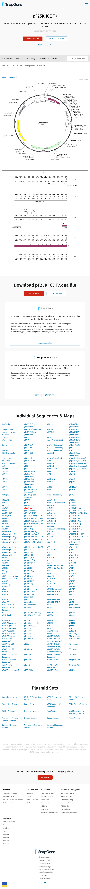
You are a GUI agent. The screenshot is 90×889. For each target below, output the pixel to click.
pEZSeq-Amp (29, 471)
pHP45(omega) (30, 620)
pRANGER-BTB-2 (53, 594)
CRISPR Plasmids (8, 711)
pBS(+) (4, 571)
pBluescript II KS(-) (9, 537)
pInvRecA (28, 649)
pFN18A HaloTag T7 (31, 531)
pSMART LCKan (75, 437)
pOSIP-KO (51, 550)
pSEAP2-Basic (52, 631)
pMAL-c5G (50, 463)
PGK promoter (30, 605)
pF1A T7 (27, 500)
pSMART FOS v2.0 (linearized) (53, 655)
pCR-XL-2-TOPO (8, 605)
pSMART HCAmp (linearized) (53, 666)
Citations (6, 828)
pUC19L (72, 599)
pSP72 (71, 448)
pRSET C (50, 623)
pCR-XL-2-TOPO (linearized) (8, 608)
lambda (5, 469)
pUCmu (72, 613)
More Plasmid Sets (50, 58)
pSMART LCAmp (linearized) (75, 433)
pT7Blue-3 (73, 505)
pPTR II (49, 573)
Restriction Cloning (67, 793)
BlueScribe (6, 424)
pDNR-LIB (6, 620)
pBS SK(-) (5, 568)
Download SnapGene (56, 39)
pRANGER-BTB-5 (53, 602)
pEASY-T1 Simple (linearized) (30, 425)
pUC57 (71, 602)
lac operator (7, 458)
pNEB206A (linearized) (56, 529)
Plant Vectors (52, 711)
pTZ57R (72, 581)
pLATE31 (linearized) (55, 445)
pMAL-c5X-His (52, 469)
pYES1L (72, 628)
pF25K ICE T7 (29, 508)
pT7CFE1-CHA (74, 516)
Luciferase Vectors (31, 711)
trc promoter (74, 665)
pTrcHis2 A (73, 555)
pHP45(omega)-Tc (31, 626)
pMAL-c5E (50, 461)
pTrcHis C (73, 552)
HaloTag (5, 450)
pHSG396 (27, 633)
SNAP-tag (73, 633)
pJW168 (49, 424)
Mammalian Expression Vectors (33, 726)
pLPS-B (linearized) (54, 458)
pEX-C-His (28, 448)
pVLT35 (72, 626)
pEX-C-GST (28, 445)
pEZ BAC (27, 487)
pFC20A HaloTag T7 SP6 (33, 516)
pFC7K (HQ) (28, 529)
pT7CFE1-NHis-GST (76, 534)
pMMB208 (51, 513)
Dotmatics (6, 834)
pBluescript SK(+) (9, 552)
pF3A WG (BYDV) (30, 511)
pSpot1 (72, 471)
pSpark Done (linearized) (74, 454)
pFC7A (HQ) (28, 526)
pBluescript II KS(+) (9, 534)
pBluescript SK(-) (8, 555)
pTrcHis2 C (73, 560)
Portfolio (6, 838)
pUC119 (72, 589)
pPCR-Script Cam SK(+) (56, 568)
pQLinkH (50, 581)
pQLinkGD (51, 579)
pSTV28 (72, 490)
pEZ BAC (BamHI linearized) (30, 491)
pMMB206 (51, 508)
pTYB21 (72, 571)
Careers (6, 841)
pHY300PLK (28, 639)
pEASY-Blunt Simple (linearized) (10, 655)
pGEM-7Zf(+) (29, 579)
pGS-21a (27, 607)
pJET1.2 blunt (29, 670)
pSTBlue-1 (73, 487)
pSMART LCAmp (75, 429)
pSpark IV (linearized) (78, 466)
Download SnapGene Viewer (45, 395)
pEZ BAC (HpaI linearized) (30, 496)
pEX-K (26, 450)
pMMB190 (50, 505)
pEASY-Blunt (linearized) (7, 640)
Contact (6, 844)
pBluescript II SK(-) (9, 542)
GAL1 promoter (7, 445)
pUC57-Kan (73, 605)
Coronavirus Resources (11, 704)
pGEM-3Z (27, 565)
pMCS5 (49, 487)
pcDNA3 (5, 581)
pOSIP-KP (51, 552)
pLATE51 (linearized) (55, 448)
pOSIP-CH (51, 531)
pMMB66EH (51, 516)
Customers (7, 825)
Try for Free (45, 777)
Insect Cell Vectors (31, 704)
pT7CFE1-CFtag (75, 508)
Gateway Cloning (66, 797)
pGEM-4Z (28, 573)
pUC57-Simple (74, 607)
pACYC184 (5, 508)
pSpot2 (72, 474)
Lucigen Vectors (30, 718)
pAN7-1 (4, 511)
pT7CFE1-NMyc (75, 539)
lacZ (3, 466)
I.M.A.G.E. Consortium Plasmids (32, 698)
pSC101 (49, 628)
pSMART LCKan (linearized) (75, 441)
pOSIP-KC (50, 539)
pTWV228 (72, 565)
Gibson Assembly (67, 800)
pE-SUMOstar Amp (9, 633)
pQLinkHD (51, 584)
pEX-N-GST (28, 453)
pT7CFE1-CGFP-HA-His (78, 511)
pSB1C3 (49, 626)
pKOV (49, 437)
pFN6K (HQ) (29, 558)
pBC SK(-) (5, 529)
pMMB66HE (51, 518)
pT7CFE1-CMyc (75, 521)
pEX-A (26, 440)
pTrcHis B (73, 550)
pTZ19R (72, 576)
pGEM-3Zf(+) (29, 568)
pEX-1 (26, 437)
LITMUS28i (6, 474)
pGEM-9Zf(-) (29, 584)
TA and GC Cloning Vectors (76, 698)
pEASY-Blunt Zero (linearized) (9, 661)
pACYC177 (5, 505)
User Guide (45, 800)
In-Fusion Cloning (67, 803)
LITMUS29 (5, 479)
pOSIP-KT (50, 555)
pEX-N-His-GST (30, 461)
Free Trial (29, 793)
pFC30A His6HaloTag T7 (33, 521)
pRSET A (50, 615)
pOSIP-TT (50, 563)
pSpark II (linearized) (77, 461)
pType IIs (72, 573)
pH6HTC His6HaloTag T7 (33, 613)
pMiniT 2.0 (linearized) (56, 503)
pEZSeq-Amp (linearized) (29, 475)
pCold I (4, 589)
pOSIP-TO (50, 560)
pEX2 (26, 466)
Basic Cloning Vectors (10, 697)
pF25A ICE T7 (29, 505)
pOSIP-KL (50, 547)
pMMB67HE (51, 524)
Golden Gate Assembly (69, 812)
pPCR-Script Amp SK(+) (56, 565)
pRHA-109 (50, 605)
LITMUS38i (6, 487)
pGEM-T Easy (29, 592)
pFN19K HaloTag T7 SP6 (33, 539)
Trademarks (45, 875)
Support (6, 831)
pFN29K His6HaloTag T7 (33, 547)
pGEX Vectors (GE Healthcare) (54, 705)
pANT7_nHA (6, 516)
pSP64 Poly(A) (74, 445)
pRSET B (50, 620)
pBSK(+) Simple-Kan (10, 579)
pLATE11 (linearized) (55, 440)
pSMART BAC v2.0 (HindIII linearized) (54, 650)
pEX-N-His (28, 458)
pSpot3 (72, 479)
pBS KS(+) (5, 560)
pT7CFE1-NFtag (75, 524)
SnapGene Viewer (9, 797)
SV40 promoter (75, 639)
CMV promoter (7, 440)
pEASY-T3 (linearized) (32, 429)
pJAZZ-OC (28, 654)
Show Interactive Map (10, 77)
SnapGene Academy (48, 793)
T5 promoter (74, 649)
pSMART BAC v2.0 (53, 636)
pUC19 (71, 594)
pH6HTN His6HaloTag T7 (32, 616)
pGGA (26, 599)
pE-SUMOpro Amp (9, 623)
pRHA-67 (50, 613)
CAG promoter (7, 429)
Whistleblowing (45, 878)
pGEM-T (27, 586)
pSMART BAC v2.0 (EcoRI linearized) (54, 645)
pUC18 (71, 592)
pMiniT (49, 490)
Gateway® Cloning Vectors (9, 726)
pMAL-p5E (51, 474)
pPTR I (49, 571)
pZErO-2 (72, 631)
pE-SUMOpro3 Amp (9, 628)
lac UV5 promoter (9, 463)
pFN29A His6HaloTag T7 (33, 542)
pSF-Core (50, 633)
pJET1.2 (27, 665)
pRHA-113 (50, 607)
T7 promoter (74, 654)
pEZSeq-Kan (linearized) (29, 483)
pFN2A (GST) (29, 550)
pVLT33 (72, 623)
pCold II (5, 592)
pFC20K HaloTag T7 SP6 (33, 518)
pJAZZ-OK (28, 660)
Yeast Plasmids (75, 718)
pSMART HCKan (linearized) (75, 425)
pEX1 (26, 463)
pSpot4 (72, 482)
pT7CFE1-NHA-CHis (76, 529)
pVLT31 (72, 620)
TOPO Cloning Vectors (78, 704)
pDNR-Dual (6, 615)
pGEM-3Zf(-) (29, 571)
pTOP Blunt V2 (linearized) (74, 543)
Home (4, 66)
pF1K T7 (27, 503)
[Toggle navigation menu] (86, 5)
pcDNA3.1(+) (6, 584)
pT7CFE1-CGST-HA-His (78, 513)
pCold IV (5, 599)
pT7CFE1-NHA (74, 526)
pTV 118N (72, 563)
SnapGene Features (10, 793)
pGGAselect (28, 602)
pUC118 (72, 586)
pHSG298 (27, 628)
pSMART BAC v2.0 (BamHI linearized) (54, 640)
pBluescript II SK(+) (9, 539)
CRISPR (44, 806)
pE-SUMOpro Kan (9, 626)
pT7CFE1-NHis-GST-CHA (78, 537)
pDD (3, 613)
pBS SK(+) (5, 565)
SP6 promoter (74, 636)
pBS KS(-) (5, 563)
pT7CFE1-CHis (74, 518)
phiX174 (72, 670)
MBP (3, 503)
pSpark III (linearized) (78, 463)
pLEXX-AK (50, 453)
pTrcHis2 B (73, 558)
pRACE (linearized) (54, 589)
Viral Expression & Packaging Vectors (76, 712)
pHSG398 (27, 636)
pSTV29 (72, 495)
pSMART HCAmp (53, 660)
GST (3, 448)
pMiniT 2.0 (51, 500)
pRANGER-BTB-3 (53, 599)
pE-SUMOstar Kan (9, 636)
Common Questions (48, 803)
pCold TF (5, 602)
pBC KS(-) (5, 524)
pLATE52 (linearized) (55, 450)
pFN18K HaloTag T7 (32, 534)
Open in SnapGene (32, 39)
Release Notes (8, 803)
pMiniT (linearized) (54, 495)
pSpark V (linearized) (77, 469)
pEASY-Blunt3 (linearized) (7, 666)
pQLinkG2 (50, 576)
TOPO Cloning (66, 809)
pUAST (71, 584)
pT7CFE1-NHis (74, 531)
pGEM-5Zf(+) (29, 576)
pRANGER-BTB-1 (53, 592)
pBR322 (5, 558)
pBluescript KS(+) (9, 547)
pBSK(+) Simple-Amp (10, 576)
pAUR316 (5, 518)
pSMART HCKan (53, 670)
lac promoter (7, 461)
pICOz (26, 644)
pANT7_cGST (7, 513)
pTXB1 (71, 568)
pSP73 (71, 450)
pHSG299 (27, 631)
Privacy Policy (45, 860)
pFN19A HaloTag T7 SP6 (33, 537)
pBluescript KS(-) (8, 550)
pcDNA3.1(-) (6, 586)
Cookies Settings (45, 867)
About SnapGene (9, 822)
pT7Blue (72, 500)
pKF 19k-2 (50, 432)
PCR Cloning (65, 806)
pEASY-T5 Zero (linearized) (30, 433)
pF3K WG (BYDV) (30, 513)
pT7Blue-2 (73, 503)
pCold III (5, 594)
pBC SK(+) (5, 526)
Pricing (28, 797)
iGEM (28, 803)
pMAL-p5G (51, 479)
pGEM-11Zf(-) (29, 563)
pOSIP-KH (51, 542)
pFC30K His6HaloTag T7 (33, 524)
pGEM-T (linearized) (32, 589)
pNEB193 (50, 526)
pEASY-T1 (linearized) (10, 670)
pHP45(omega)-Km (31, 623)
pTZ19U (72, 579)
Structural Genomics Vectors (55, 726)
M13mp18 (5, 495)
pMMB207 (50, 511)
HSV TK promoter (9, 453)
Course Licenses (32, 800)
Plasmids (12, 66)
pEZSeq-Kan (29, 479)
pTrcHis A (73, 547)
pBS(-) (4, 573)
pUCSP (71, 615)
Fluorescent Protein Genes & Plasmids (10, 719)
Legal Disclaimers (45, 863)
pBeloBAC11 (6, 531)
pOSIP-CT (50, 537)
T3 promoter (74, 644)
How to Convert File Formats (13, 800)
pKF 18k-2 (50, 429)
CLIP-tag (5, 437)
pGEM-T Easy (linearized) (29, 595)
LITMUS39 (5, 490)
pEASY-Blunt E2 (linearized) (8, 650)
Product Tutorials (47, 797)
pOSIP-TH (50, 558)
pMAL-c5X (50, 466)
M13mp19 (5, 500)
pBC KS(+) (5, 521)
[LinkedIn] (45, 883)
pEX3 (26, 469)
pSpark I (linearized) (77, 458)
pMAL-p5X (51, 482)
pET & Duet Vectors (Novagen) (54, 698)
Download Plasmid (45, 45)
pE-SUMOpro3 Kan (9, 631)
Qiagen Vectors (53, 718)
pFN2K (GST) (29, 552)
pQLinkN (50, 586)
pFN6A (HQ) (28, 555)
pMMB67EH (51, 521)
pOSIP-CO (51, 534)
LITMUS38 (5, 482)
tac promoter (74, 660)
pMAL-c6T (50, 471)
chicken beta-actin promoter (9, 433)
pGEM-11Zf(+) (29, 560)
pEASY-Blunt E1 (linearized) (8, 645)
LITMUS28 (5, 471)
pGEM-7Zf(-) (29, 581)
